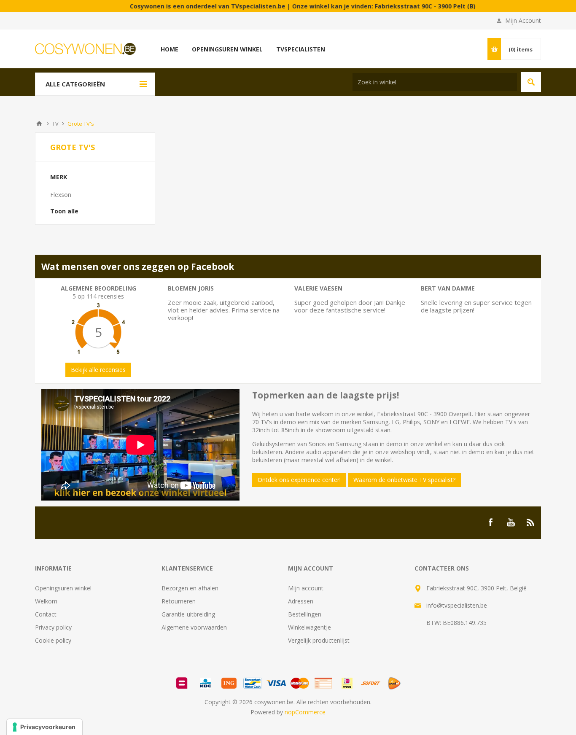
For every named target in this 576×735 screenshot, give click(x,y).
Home (39, 123)
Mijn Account (523, 20)
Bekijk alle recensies (98, 370)
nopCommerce (305, 712)
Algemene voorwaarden (194, 627)
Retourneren (178, 601)
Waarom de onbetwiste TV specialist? (404, 480)
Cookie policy (53, 640)
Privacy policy (53, 627)
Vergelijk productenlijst (319, 640)
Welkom (46, 601)
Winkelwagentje (309, 627)
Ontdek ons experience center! (299, 480)
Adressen (300, 601)
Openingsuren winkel (63, 588)
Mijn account (305, 588)
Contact (46, 614)
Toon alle (64, 211)
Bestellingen (304, 614)
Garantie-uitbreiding (188, 614)
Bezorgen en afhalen (189, 588)
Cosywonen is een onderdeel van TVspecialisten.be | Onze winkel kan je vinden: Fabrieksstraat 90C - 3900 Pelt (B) (282, 6)
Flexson (60, 195)
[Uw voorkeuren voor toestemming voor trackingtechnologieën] (44, 727)
